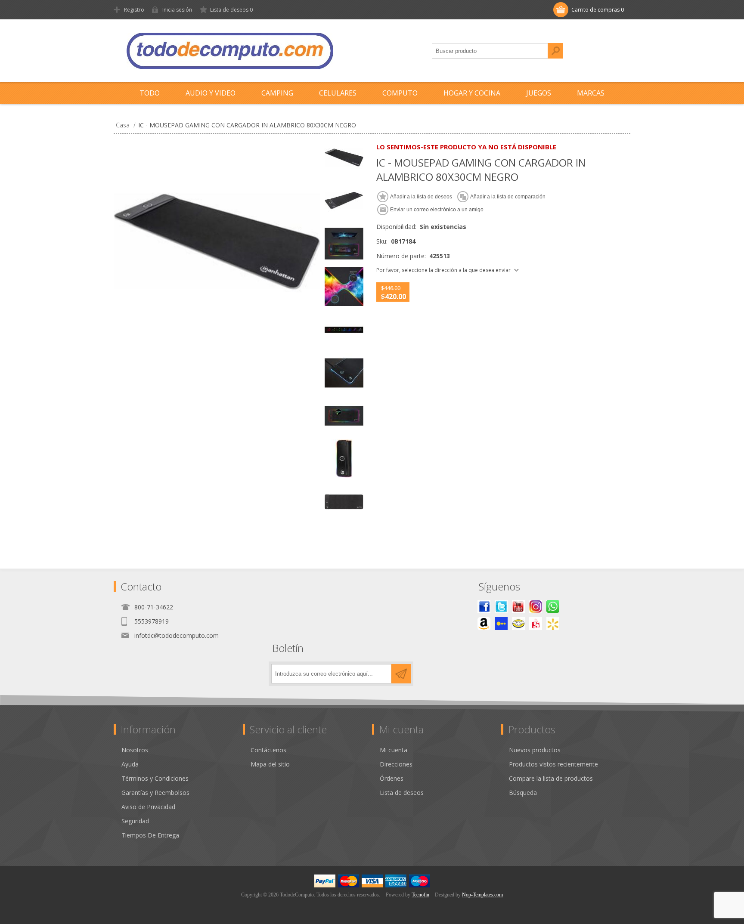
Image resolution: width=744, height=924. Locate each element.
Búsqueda (555, 51)
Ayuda (130, 764)
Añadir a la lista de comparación (508, 197)
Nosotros (134, 750)
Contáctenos (268, 750)
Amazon (483, 623)
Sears (535, 623)
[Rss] (552, 606)
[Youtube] (518, 606)
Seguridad (135, 821)
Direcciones (396, 764)
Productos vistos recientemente (553, 764)
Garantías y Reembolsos (155, 792)
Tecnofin (420, 895)
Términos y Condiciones (155, 778)
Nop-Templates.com (482, 895)
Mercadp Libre (518, 623)
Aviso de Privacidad (148, 807)
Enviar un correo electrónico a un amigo (437, 210)
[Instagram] (535, 606)
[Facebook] (483, 606)
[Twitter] (501, 606)
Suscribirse (401, 673)
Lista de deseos (402, 792)
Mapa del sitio (270, 764)
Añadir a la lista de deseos (421, 197)
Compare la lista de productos (551, 778)
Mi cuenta (393, 750)
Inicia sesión (177, 9)
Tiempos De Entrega (150, 835)
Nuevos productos (535, 750)
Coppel (501, 623)
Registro (134, 9)
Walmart (552, 623)
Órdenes (391, 778)
